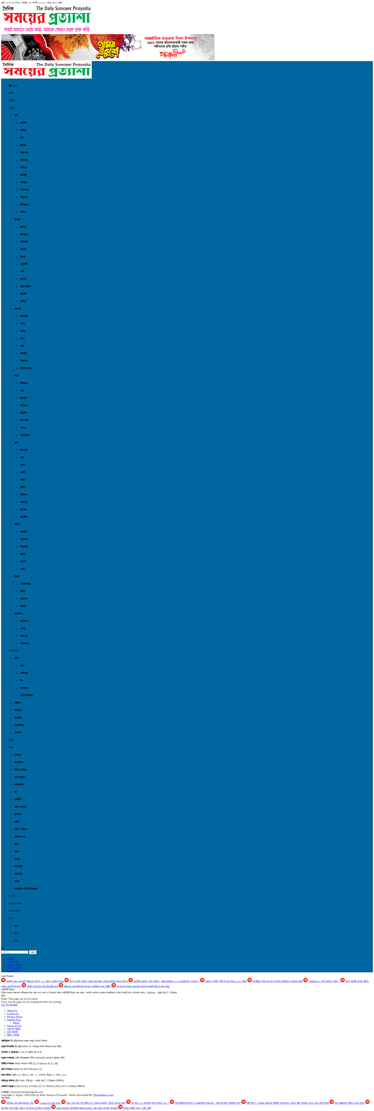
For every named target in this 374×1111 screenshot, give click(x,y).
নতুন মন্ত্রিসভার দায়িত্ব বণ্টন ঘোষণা (349, 1103)
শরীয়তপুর (24, 197)
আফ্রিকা (17, 710)
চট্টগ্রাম (17, 219)
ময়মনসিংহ (18, 613)
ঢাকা (16, 115)
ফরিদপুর (23, 167)
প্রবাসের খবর (19, 836)
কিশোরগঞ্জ (24, 204)
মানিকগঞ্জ (24, 159)
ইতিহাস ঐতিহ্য (20, 769)
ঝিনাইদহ (23, 494)
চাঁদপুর (22, 256)
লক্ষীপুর (23, 301)
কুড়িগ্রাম (23, 397)
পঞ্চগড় (23, 427)
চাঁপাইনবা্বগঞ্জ (25, 368)
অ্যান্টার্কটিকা (19, 725)
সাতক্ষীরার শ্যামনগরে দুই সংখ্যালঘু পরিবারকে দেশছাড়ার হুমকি (277, 981)
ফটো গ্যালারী (12, 1032)
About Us (12, 961)
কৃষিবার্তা (17, 814)
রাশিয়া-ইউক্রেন (26, 695)
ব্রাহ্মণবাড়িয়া (25, 286)
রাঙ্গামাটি (23, 293)
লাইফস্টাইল (19, 784)
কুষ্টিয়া (22, 487)
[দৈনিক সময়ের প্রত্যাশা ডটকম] (46, 77)
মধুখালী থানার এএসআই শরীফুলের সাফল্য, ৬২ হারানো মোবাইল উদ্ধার (35, 981)
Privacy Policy (14, 967)
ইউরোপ (17, 702)
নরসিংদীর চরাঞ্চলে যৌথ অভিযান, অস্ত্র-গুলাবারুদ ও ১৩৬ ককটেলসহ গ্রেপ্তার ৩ (166, 981)
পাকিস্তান (24, 673)
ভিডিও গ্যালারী (13, 1035)
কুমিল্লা (23, 226)
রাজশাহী (17, 308)
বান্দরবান (23, 278)
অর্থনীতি (17, 799)
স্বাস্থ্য (17, 881)
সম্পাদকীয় (18, 866)
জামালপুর (23, 635)
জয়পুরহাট (24, 316)
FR (16, 940)
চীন (21, 680)
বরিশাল (17, 524)
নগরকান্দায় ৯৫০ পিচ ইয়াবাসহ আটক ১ (324, 981)
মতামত (17, 858)
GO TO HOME (9, 1004)
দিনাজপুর (23, 383)
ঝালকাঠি (23, 531)
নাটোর (22, 331)
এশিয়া (16, 658)
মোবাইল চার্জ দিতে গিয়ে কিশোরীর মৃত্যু (42, 986)
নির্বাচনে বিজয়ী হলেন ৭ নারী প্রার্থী (137, 1108)
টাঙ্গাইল (23, 212)
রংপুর (16, 375)
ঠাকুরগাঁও (23, 412)
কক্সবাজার (24, 234)
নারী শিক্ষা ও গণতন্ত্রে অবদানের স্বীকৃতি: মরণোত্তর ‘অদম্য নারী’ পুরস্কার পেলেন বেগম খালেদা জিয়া (287, 1103)
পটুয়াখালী (23, 539)
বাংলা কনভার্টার (14, 911)
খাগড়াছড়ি (24, 241)
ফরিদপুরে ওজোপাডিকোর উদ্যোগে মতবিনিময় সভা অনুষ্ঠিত (87, 986)
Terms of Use (14, 964)
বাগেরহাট (23, 449)
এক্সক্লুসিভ (18, 762)
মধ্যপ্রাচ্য (24, 687)
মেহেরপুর (23, 502)
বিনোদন (11, 739)
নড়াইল (23, 472)
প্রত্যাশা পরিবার (15, 903)
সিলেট (16, 576)
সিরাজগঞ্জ (24, 360)
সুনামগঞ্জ (23, 598)
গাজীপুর (23, 130)
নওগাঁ (22, 323)
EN (16, 933)
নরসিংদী (23, 122)
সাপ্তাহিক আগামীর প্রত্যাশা (26, 888)
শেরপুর (23, 628)
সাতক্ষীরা (23, 516)
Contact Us (13, 970)
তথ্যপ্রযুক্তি (19, 777)
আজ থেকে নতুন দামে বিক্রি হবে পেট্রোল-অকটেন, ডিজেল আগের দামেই (96, 1103)
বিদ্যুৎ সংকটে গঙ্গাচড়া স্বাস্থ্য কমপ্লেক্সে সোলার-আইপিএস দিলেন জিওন (98, 981)
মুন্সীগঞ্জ (23, 145)
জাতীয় (11, 93)
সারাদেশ (11, 107)
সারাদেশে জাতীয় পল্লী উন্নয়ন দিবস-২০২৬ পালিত (225, 981)
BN (10, 918)
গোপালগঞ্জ (24, 189)
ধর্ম (15, 792)
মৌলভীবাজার (25, 583)
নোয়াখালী (23, 264)
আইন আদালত (20, 806)
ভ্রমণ (16, 851)
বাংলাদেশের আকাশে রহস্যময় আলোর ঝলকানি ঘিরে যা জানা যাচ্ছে (142, 986)
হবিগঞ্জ (23, 606)
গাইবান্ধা (23, 405)
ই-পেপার (11, 896)
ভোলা (22, 568)
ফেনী (22, 271)
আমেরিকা (18, 717)
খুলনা (16, 442)
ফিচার (16, 844)
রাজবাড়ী (23, 174)
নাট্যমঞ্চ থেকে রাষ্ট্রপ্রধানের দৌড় (20, 1103)
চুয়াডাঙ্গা (23, 509)
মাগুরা (22, 479)
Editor (10, 958)
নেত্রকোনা (24, 643)
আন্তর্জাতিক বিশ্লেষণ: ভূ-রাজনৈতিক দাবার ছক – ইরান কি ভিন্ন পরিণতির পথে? (207, 1103)
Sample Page (14, 1019)
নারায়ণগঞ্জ (24, 152)
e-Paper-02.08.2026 (50, 1103)
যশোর (22, 464)
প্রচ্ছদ (14, 85)
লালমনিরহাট (25, 435)
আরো (10, 747)
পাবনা (22, 338)
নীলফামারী (24, 420)
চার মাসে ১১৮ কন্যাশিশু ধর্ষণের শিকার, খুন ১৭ (150, 1103)
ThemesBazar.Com (103, 1095)
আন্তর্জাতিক (13, 650)
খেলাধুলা (17, 754)
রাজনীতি (11, 100)
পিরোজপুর (24, 546)
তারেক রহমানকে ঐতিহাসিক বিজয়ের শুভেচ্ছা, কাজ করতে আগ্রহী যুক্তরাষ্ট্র (87, 1108)
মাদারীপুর (23, 182)
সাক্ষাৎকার (18, 873)
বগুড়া (22, 345)
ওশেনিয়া (17, 732)
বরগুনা (22, 554)
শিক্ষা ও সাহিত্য (20, 829)
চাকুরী (16, 821)
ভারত (22, 665)
